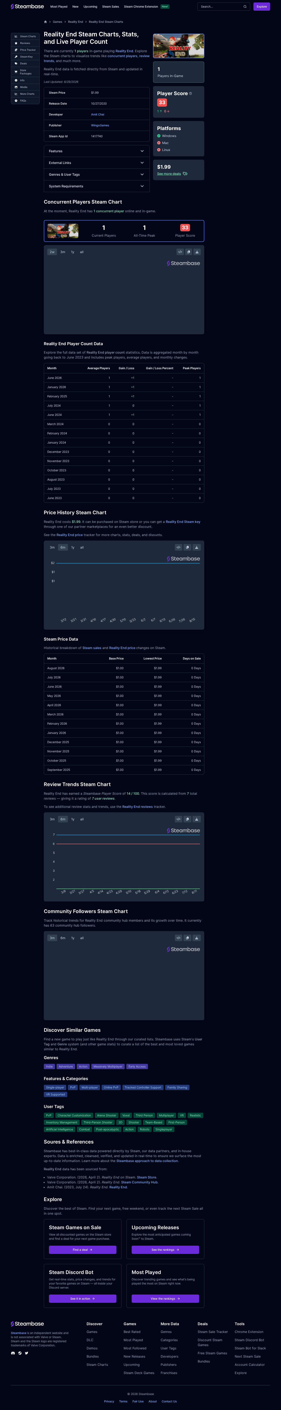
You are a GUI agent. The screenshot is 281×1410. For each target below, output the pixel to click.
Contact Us (169, 1401)
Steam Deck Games (139, 1373)
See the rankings (163, 1249)
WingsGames (100, 125)
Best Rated (132, 1332)
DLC (90, 1340)
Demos (92, 1348)
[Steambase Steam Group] (20, 1353)
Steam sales (91, 648)
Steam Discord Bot (249, 1340)
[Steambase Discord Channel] (13, 1353)
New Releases (134, 1356)
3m (62, 252)
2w (52, 252)
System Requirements (66, 186)
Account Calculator (250, 1365)
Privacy (109, 1401)
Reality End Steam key (183, 522)
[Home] (45, 21)
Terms (123, 1401)
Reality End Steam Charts (106, 21)
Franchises (169, 1373)
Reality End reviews (137, 807)
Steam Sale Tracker (213, 1332)
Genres (166, 1332)
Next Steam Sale (248, 1356)
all (82, 252)
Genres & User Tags (64, 174)
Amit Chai (97, 114)
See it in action (80, 1298)
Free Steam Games (212, 1353)
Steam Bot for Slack (250, 1348)
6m (62, 547)
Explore (262, 6)
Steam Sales (110, 6)
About (153, 1401)
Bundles (93, 1356)
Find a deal (80, 1249)
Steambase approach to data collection (147, 1161)
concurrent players (122, 56)
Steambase (18, 1333)
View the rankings (163, 1298)
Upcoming (90, 6)
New (75, 6)
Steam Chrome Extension (141, 6)
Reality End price (70, 535)
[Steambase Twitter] (26, 1353)
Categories (169, 1340)
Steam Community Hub (139, 1182)
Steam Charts (97, 1365)
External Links (60, 163)
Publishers (168, 1365)
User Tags (168, 1348)
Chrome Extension (249, 1332)
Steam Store (146, 1177)
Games (57, 21)
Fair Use (138, 1401)
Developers (169, 1356)
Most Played (58, 6)
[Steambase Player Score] (190, 93)
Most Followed (135, 1348)
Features (56, 151)
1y (72, 252)
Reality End (75, 21)
